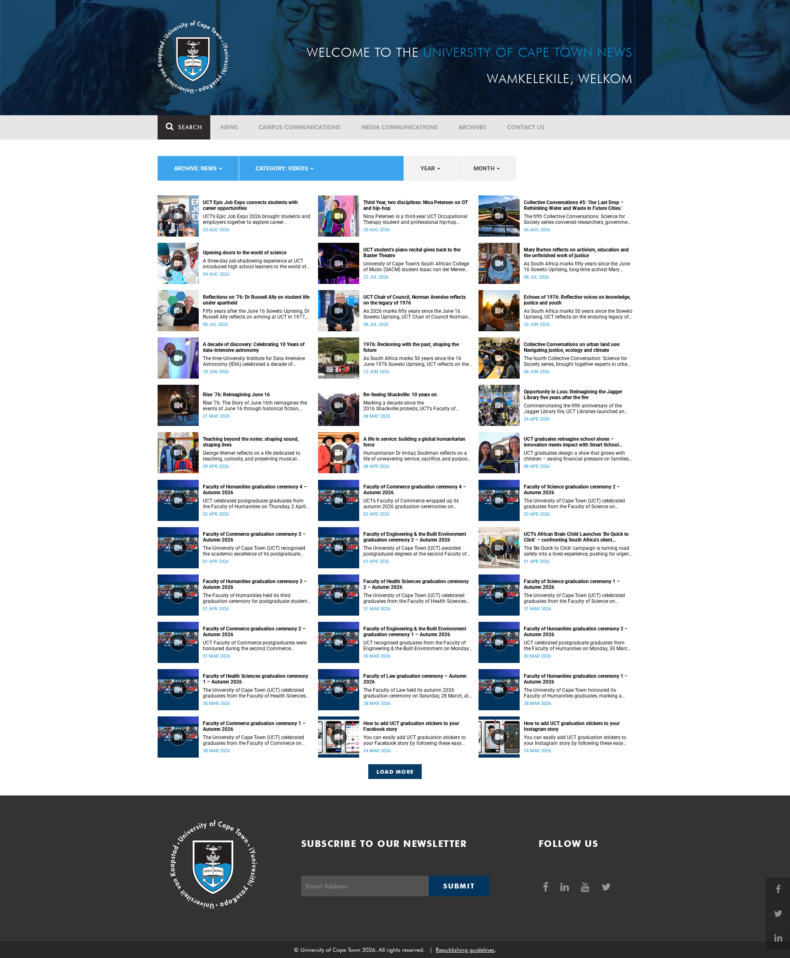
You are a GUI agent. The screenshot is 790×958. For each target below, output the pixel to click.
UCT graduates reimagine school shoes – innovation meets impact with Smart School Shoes (571, 442)
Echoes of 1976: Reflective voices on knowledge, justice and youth (577, 300)
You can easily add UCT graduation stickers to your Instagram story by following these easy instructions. (575, 740)
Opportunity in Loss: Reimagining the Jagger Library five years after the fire (573, 394)
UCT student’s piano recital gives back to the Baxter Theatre (411, 252)
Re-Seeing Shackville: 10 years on (400, 395)
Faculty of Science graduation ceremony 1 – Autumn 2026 (572, 584)
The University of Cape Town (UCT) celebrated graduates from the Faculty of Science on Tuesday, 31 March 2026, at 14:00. (574, 598)
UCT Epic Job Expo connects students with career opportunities (250, 205)
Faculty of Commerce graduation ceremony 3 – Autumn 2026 (254, 537)
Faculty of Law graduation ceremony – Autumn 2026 (415, 679)
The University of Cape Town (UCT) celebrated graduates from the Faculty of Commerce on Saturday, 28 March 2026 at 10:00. (253, 740)
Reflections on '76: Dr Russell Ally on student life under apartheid (256, 300)
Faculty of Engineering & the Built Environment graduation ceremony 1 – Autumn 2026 (414, 631)
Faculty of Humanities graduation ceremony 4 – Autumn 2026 (255, 489)
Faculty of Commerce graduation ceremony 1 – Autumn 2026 (254, 726)
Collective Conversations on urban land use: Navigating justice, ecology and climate (572, 347)
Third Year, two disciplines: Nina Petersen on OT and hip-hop (415, 205)
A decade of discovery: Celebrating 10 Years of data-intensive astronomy (253, 347)
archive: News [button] (196, 168)
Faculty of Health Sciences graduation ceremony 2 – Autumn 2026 (416, 584)
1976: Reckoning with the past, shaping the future (411, 347)
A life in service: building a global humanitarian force (414, 442)
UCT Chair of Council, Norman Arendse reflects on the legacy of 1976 (414, 300)
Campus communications (299, 127)
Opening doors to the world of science (244, 253)
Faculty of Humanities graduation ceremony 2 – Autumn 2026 (576, 631)
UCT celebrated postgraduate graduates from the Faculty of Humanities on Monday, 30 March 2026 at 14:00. (577, 645)
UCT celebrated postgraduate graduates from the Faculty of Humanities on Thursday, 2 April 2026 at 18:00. (254, 503)
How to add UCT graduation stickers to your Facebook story (411, 726)
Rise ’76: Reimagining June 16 (236, 395)
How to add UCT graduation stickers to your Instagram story (572, 726)
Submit (458, 886)
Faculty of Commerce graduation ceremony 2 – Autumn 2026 (254, 631)
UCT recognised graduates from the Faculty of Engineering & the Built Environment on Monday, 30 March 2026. (416, 645)
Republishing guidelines (465, 949)
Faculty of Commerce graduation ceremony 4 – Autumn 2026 (414, 489)
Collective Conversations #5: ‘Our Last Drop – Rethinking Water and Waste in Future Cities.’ (574, 205)
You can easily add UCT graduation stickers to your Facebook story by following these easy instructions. (414, 740)
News (229, 127)
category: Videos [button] (282, 168)
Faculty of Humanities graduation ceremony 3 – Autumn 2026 (255, 584)
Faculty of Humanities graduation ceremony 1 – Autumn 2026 (576, 679)
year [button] (428, 168)
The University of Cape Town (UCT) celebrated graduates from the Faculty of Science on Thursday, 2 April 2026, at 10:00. (574, 503)
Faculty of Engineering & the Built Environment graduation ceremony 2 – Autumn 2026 (414, 537)
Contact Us (526, 127)
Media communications (399, 127)
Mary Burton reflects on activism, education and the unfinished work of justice (576, 252)
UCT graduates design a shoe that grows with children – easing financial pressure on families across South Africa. (576, 456)
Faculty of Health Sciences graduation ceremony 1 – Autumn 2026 (255, 679)
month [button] (485, 168)
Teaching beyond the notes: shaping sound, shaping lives (251, 442)
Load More (395, 771)
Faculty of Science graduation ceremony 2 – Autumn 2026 (572, 489)
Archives (472, 127)
